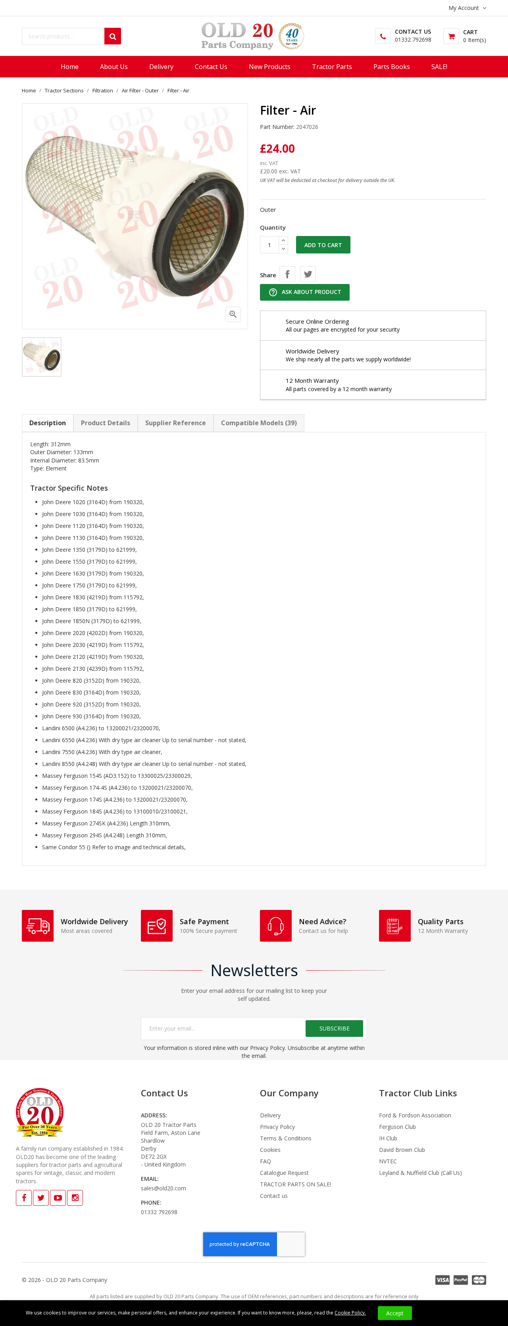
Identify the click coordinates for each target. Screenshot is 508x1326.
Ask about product (304, 292)
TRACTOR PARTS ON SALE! (295, 1184)
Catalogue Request (284, 1172)
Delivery (270, 1115)
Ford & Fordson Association (415, 1115)
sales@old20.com (163, 1188)
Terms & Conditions (286, 1138)
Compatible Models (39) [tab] (259, 422)
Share (287, 274)
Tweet (308, 274)
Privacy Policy (277, 1126)
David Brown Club (402, 1149)
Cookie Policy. (350, 1312)
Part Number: (277, 126)
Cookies (270, 1149)
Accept (395, 1313)
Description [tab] (47, 422)
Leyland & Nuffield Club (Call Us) (420, 1172)
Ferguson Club (397, 1126)
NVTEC (388, 1161)
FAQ (265, 1161)
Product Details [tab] (105, 422)
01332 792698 (413, 39)
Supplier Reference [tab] (175, 422)
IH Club (388, 1138)
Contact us (274, 1195)
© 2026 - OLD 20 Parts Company (64, 1280)
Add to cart (323, 245)
